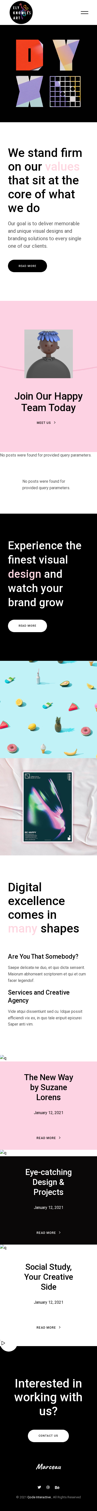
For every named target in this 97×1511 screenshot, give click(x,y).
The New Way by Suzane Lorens (48, 1087)
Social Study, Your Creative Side (48, 1277)
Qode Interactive (39, 1497)
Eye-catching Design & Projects (48, 1182)
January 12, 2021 (48, 1112)
